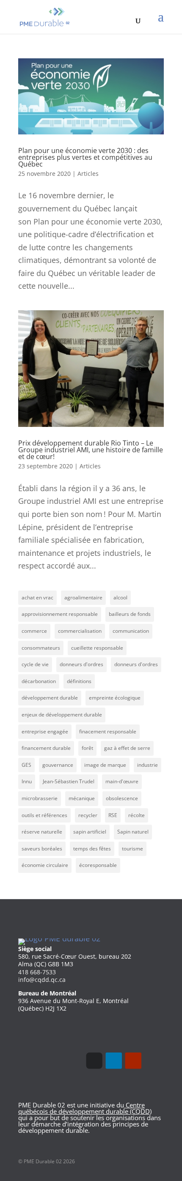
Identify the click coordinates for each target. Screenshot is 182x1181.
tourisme (132, 848)
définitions (79, 681)
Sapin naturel (133, 831)
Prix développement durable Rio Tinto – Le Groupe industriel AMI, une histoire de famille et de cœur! (90, 449)
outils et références (44, 815)
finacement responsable (107, 731)
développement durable (50, 697)
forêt (87, 748)
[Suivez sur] (153, 1061)
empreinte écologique (115, 697)
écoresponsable (98, 865)
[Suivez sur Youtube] (133, 1061)
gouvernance (57, 764)
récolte (136, 815)
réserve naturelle (42, 831)
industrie (147, 764)
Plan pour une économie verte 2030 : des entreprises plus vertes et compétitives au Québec (85, 157)
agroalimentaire (83, 597)
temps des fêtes (92, 848)
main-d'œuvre (121, 781)
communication (131, 630)
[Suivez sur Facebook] (94, 1061)
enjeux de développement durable (62, 714)
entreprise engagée (45, 731)
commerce (34, 630)
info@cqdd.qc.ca (42, 980)
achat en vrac (37, 597)
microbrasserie (40, 798)
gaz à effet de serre (127, 748)
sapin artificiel (89, 831)
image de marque (105, 764)
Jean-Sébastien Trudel (68, 781)
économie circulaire (45, 865)
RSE (112, 815)
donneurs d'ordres (81, 664)
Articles (88, 173)
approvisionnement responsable (60, 614)
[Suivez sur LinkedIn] (114, 1061)
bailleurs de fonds (130, 614)
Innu (27, 781)
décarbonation (39, 681)
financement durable (46, 748)
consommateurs (41, 647)
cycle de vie (35, 664)
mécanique (82, 798)
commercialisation (80, 630)
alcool (120, 597)
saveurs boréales (42, 848)
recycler (87, 815)
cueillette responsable (97, 647)
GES (26, 764)
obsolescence (122, 798)
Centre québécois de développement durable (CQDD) (85, 1108)
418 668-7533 (37, 972)
